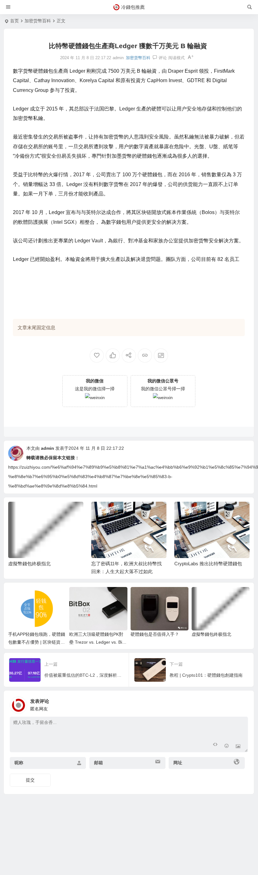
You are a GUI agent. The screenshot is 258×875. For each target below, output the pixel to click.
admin (47, 448)
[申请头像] (241, 703)
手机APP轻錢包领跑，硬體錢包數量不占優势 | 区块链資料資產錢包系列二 (36, 642)
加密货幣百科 (38, 20)
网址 (177, 762)
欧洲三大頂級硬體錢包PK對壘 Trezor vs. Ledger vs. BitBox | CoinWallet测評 (97, 642)
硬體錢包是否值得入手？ (155, 634)
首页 (14, 20)
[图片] (238, 747)
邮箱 (98, 762)
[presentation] (213, 511)
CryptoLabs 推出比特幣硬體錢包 (208, 563)
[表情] (227, 747)
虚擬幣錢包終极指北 (29, 563)
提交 (30, 779)
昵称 (18, 762)
